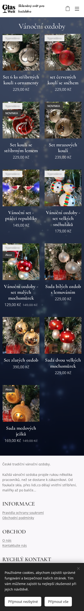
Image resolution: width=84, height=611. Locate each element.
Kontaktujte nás (14, 545)
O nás (6, 540)
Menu (77, 8)
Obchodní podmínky (18, 518)
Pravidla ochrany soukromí (23, 512)
